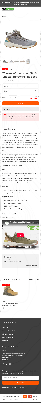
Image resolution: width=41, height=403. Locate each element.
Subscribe (20, 383)
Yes (25, 396)
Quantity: (5, 97)
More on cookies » (35, 397)
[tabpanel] (20, 39)
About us (5, 327)
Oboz (11, 69)
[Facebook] (3, 364)
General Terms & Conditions (11, 331)
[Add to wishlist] (37, 80)
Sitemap (5, 341)
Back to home (34, 280)
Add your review (31, 265)
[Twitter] (6, 364)
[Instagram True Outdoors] (10, 364)
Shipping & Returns (8, 334)
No (30, 396)
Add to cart (20, 103)
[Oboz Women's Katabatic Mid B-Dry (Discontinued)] (10, 290)
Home (4, 16)
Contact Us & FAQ (8, 337)
